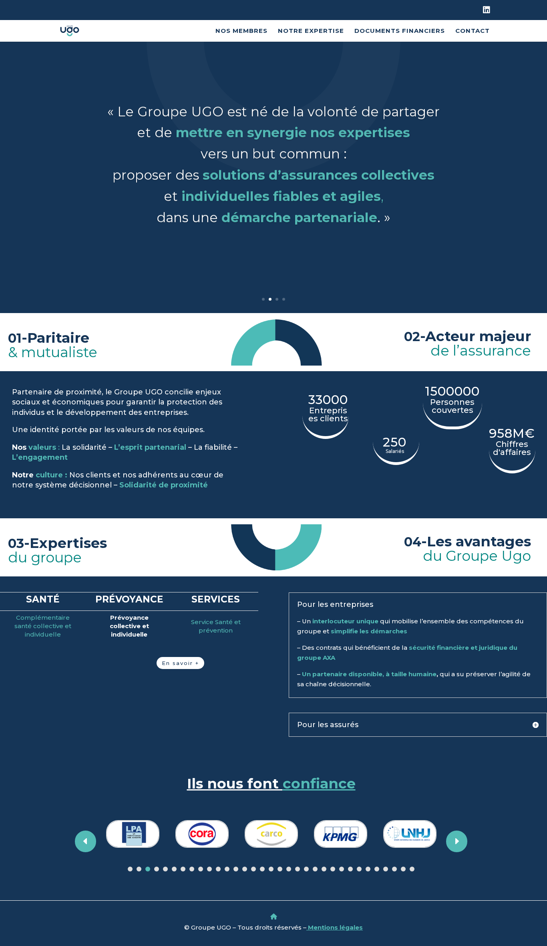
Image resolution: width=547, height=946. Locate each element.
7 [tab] (183, 869)
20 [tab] (297, 869)
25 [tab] (341, 869)
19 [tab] (288, 869)
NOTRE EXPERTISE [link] (311, 31)
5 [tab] (165, 869)
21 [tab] (306, 869)
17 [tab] (271, 869)
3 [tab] (147, 869)
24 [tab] (332, 869)
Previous (92, 841)
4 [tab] (156, 869)
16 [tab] (262, 869)
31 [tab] (394, 869)
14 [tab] (244, 869)
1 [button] (263, 299)
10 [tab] (209, 869)
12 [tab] (227, 869)
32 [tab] (403, 869)
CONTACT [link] (472, 31)
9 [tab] (200, 869)
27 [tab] (359, 869)
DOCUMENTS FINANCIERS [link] (399, 31)
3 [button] (277, 299)
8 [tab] (191, 869)
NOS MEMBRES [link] (241, 31)
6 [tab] (174, 869)
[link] (486, 13)
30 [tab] (385, 869)
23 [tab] (324, 869)
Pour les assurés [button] (327, 724)
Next (450, 841)
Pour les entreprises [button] (335, 604)
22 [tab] (315, 869)
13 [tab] (235, 869)
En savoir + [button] (180, 663)
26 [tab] (350, 869)
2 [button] (270, 299)
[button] (539, 888)
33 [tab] (412, 869)
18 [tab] (280, 869)
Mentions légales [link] (334, 927)
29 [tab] (376, 869)
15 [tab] (253, 869)
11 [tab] (218, 869)
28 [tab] (368, 869)
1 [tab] (130, 869)
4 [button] (283, 299)
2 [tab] (139, 869)
